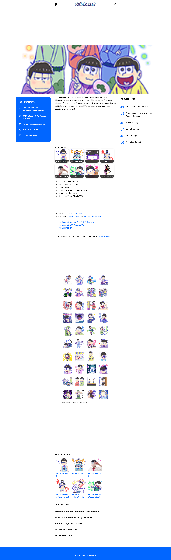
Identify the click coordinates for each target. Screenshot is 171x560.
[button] (115, 4)
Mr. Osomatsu (89, 216)
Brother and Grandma (66, 529)
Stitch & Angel (132, 135)
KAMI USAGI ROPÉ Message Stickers (73, 517)
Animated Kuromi (133, 142)
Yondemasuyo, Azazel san (68, 523)
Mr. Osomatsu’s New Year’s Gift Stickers (76, 222)
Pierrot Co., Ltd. (75, 213)
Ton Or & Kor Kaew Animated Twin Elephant (77, 511)
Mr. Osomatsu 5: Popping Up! (71, 225)
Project (99, 216)
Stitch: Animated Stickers (137, 106)
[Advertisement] (85, 25)
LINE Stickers (104, 236)
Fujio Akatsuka (75, 216)
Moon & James (132, 129)
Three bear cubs (63, 535)
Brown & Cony (132, 122)
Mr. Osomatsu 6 (65, 228)
